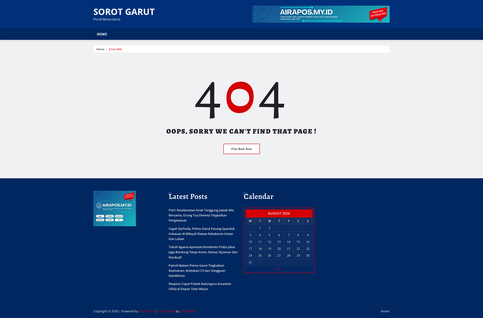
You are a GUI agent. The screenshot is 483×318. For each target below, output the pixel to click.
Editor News (166, 311)
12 (269, 242)
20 (279, 249)
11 (260, 242)
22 (298, 249)
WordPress (147, 311)
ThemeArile (188, 311)
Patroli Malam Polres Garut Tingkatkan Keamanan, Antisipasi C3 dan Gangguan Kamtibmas (197, 270)
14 (288, 242)
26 (269, 255)
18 (260, 249)
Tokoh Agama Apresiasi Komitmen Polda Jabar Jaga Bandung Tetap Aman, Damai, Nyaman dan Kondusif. (203, 252)
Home (102, 34)
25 (260, 255)
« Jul (277, 269)
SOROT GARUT (124, 11)
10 (250, 242)
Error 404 (115, 49)
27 (279, 255)
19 (269, 249)
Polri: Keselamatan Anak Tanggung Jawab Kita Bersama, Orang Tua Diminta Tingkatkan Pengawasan (201, 215)
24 (250, 255)
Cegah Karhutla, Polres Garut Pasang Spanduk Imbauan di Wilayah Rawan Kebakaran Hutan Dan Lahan (202, 234)
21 (288, 249)
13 (279, 242)
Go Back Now (243, 149)
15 (298, 242)
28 (288, 255)
